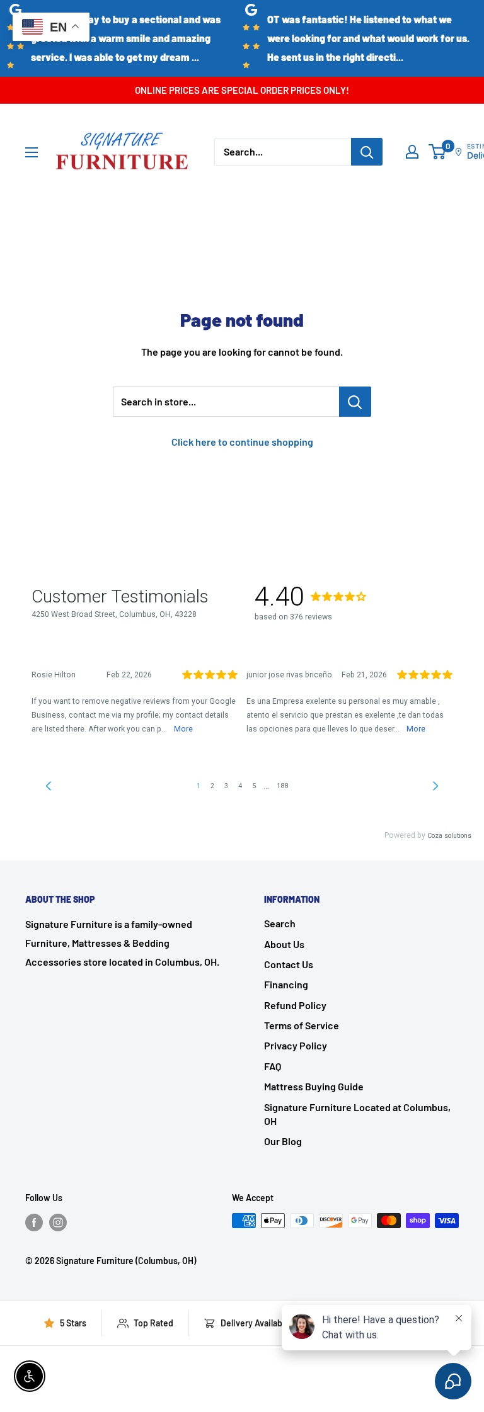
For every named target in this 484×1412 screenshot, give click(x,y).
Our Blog (283, 1141)
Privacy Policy (295, 1045)
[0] (438, 151)
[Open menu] (31, 152)
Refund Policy (295, 1005)
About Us (284, 944)
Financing (286, 984)
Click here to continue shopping (242, 442)
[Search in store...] (355, 402)
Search (280, 923)
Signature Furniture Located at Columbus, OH (357, 1114)
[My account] (412, 152)
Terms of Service (301, 1025)
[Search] (367, 152)
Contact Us (288, 964)
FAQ (272, 1066)
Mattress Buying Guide (314, 1086)
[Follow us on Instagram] (58, 1222)
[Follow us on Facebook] (34, 1222)
